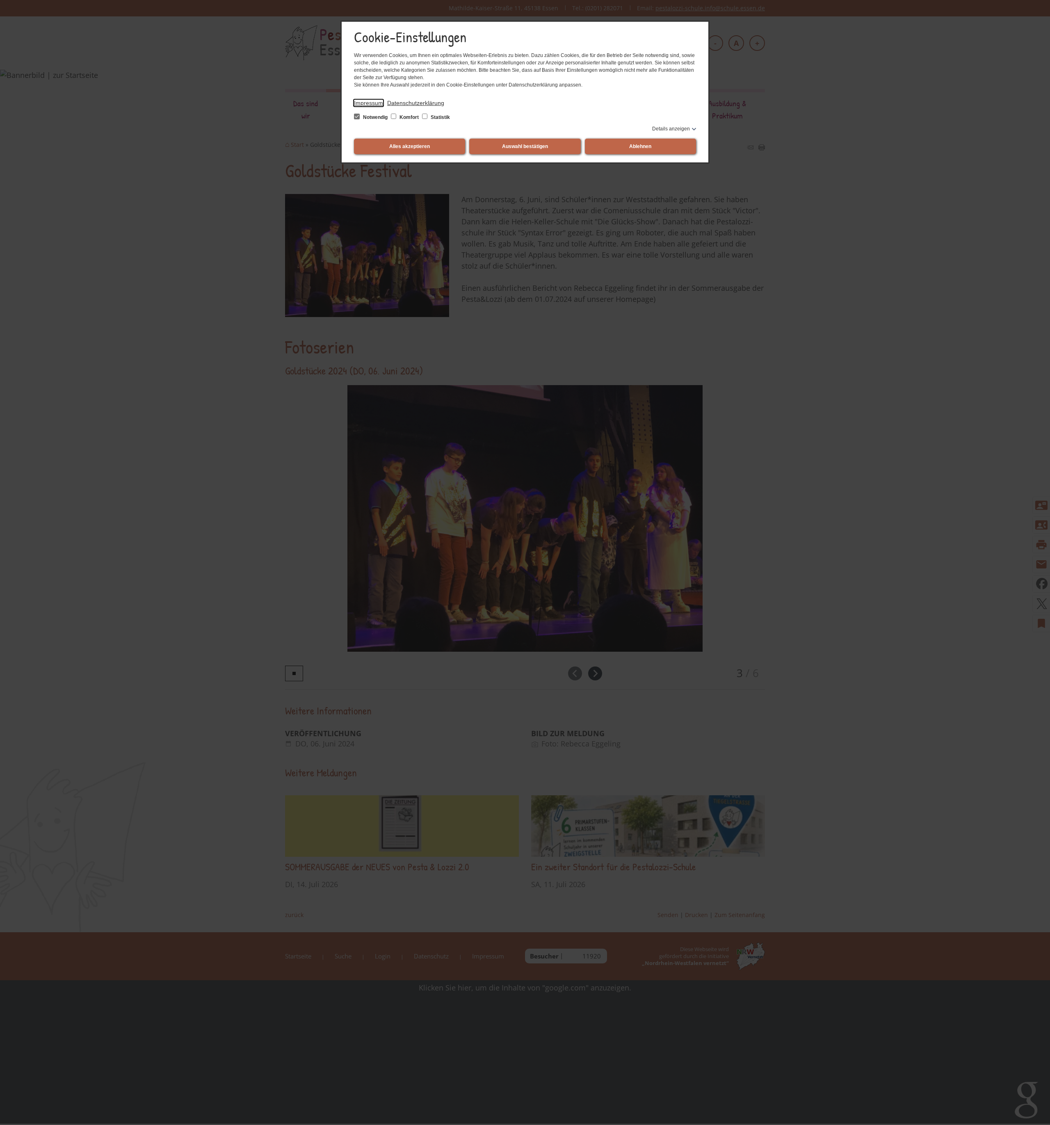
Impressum (368, 103)
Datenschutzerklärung (415, 103)
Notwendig (375, 117)
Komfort (409, 117)
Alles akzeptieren (409, 146)
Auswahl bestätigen (525, 146)
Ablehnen (640, 146)
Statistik (439, 117)
